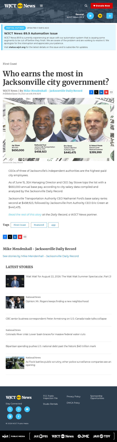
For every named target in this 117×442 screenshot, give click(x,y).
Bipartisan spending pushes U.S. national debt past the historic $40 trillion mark (51, 346)
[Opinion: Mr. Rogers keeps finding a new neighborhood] (15, 302)
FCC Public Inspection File (50, 397)
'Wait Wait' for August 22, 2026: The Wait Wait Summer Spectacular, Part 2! (68, 276)
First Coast (10, 63)
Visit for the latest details (46, 47)
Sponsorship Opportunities (97, 397)
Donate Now (103, 6)
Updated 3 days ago (38, 28)
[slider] (95, 15)
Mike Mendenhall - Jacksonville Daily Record (53, 90)
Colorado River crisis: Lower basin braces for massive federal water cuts (45, 334)
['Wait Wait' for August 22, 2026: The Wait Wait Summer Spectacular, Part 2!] (15, 281)
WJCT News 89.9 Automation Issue (31, 33)
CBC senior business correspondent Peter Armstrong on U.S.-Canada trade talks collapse (56, 318)
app (53, 225)
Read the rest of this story (25, 214)
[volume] (100, 16)
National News (33, 297)
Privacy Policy (73, 397)
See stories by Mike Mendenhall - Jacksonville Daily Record (41, 256)
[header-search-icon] (86, 5)
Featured (39, 225)
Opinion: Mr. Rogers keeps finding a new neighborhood (57, 301)
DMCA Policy (73, 403)
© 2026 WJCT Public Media (17, 423)
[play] (90, 16)
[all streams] (109, 16)
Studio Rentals (50, 404)
